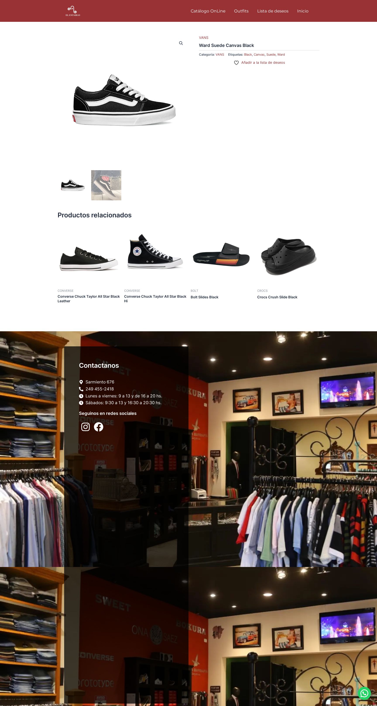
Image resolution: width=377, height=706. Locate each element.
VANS (203, 37)
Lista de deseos (272, 11)
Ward (281, 54)
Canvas (259, 54)
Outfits (241, 11)
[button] (181, 43)
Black (248, 54)
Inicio (302, 11)
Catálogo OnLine (208, 11)
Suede (271, 54)
